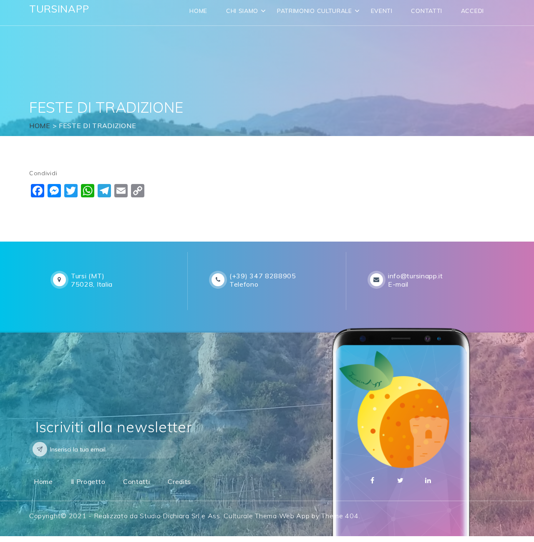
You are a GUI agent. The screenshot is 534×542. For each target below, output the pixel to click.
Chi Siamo (242, 11)
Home (198, 11)
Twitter (400, 480)
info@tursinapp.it (415, 276)
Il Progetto (88, 481)
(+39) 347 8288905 (262, 276)
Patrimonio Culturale (314, 11)
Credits (179, 481)
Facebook (372, 480)
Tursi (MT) (88, 276)
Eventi (382, 11)
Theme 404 (339, 516)
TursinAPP (59, 9)
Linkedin (428, 480)
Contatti (426, 11)
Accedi (472, 11)
